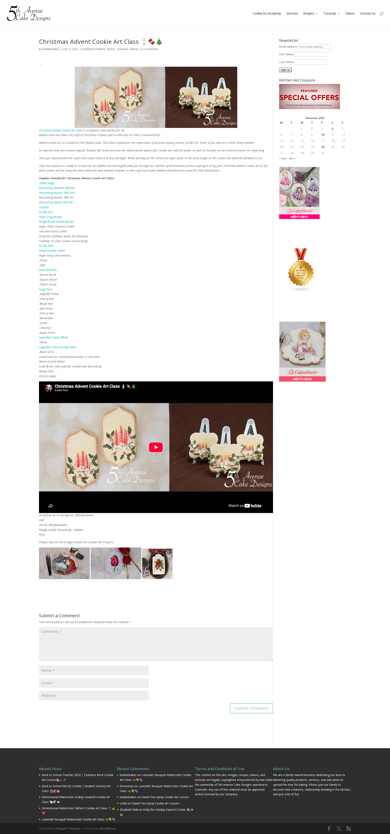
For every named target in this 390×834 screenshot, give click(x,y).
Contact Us (367, 14)
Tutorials (329, 14)
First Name (286, 54)
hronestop (126, 786)
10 (322, 134)
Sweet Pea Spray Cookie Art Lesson (165, 797)
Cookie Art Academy (267, 14)
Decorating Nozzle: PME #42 (57, 193)
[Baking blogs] (301, 291)
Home (111, 49)
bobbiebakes (51, 49)
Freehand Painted (93, 49)
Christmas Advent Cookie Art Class (60, 130)
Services (292, 14)
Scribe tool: (46, 212)
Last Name (286, 62)
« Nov (283, 158)
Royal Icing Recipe (50, 217)
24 (322, 147)
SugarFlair (45, 289)
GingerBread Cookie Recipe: (56, 221)
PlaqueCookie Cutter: (52, 250)
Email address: (289, 46)
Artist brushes (48, 270)
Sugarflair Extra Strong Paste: (58, 347)
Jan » (292, 158)
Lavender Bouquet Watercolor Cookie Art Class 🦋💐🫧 (78, 819)
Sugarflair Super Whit (52, 337)
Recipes (308, 14)
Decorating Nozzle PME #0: (56, 202)
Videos (350, 14)
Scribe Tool (46, 246)
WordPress (108, 828)
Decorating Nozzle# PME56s (57, 188)
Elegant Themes (68, 828)
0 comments (150, 49)
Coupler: (44, 207)
